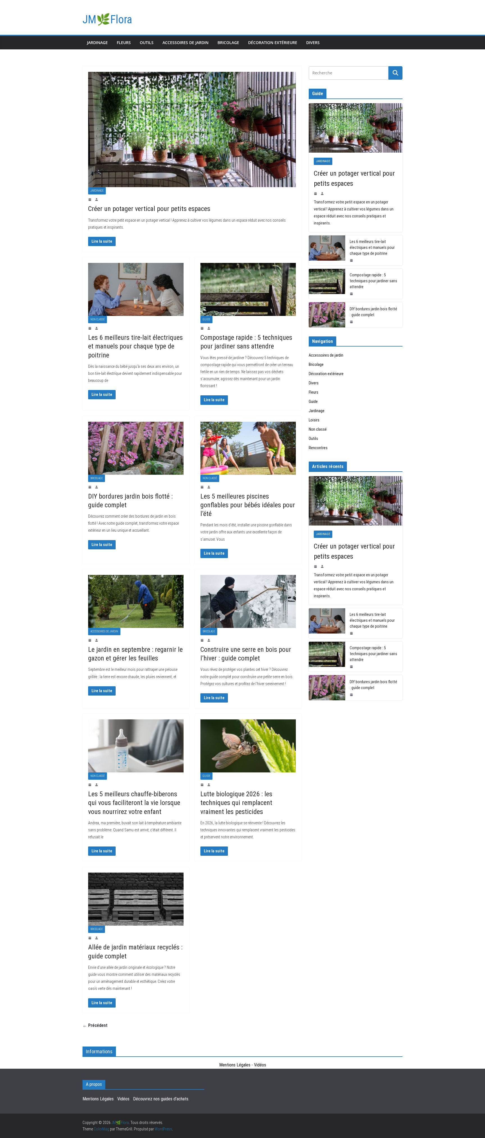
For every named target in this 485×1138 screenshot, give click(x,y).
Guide (206, 319)
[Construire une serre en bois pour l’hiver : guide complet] (248, 601)
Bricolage (228, 42)
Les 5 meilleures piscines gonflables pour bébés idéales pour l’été (247, 505)
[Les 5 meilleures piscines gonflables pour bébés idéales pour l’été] (248, 448)
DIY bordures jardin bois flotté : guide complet (373, 312)
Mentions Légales (234, 1065)
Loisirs (314, 420)
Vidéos (260, 1065)
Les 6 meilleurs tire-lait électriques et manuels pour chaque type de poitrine (135, 346)
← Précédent (95, 1025)
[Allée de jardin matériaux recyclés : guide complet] (136, 899)
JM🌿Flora (107, 19)
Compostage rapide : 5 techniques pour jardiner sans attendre (373, 281)
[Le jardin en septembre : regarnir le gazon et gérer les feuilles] (136, 601)
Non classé (97, 319)
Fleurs (124, 42)
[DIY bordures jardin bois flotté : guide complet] (136, 448)
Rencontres (318, 448)
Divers (313, 42)
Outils (147, 42)
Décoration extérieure (272, 42)
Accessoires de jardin (186, 42)
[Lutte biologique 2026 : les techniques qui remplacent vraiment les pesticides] (248, 745)
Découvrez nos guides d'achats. (161, 1099)
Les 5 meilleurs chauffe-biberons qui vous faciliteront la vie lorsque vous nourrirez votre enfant (134, 802)
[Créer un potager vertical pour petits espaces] (192, 129)
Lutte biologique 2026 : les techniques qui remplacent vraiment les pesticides (236, 802)
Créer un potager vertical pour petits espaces (149, 209)
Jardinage (97, 42)
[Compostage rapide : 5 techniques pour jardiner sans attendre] (248, 289)
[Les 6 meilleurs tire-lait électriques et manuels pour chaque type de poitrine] (136, 289)
